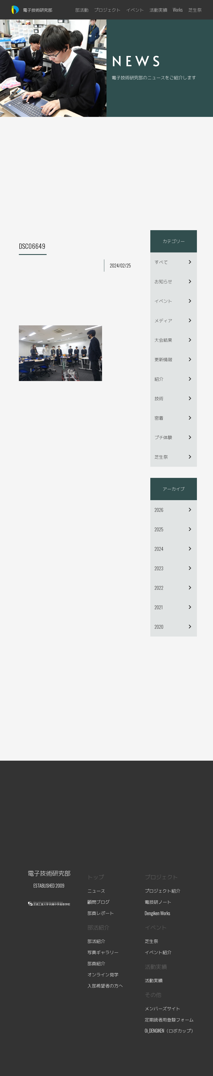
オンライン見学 (102, 974)
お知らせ (163, 281)
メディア (163, 320)
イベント (163, 301)
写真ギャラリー (102, 952)
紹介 (158, 378)
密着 (158, 417)
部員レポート (100, 913)
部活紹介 (96, 941)
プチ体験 (163, 437)
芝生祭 (161, 456)
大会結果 (163, 339)
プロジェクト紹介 (162, 890)
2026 (158, 510)
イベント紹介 (158, 952)
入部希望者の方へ (105, 985)
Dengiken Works (157, 913)
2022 (158, 587)
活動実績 (154, 980)
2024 (158, 549)
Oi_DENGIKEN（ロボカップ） (170, 1030)
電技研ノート (158, 901)
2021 (158, 607)
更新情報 (163, 359)
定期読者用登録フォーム (169, 1019)
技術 (158, 398)
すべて (161, 262)
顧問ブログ (98, 901)
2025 (158, 529)
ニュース (96, 890)
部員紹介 (96, 963)
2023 (158, 568)
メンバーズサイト (162, 1008)
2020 (158, 626)
